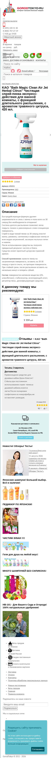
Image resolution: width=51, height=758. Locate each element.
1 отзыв (17, 182)
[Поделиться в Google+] (19, 204)
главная (7, 54)
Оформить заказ (10, 50)
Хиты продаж (14, 688)
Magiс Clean (12, 196)
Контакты (12, 678)
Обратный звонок (12, 37)
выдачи (10, 21)
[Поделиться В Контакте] (3, 204)
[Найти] (4, 78)
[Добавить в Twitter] (15, 204)
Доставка (12, 672)
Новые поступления (17, 686)
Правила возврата (16, 694)
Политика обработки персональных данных (27, 681)
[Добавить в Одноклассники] (7, 204)
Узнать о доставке (25, 438)
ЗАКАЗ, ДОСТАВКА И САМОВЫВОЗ (18, 61)
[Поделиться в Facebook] (11, 204)
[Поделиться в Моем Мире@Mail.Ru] (23, 204)
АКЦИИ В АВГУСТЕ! (11, 57)
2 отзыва (38, 312)
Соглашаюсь (38, 749)
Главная (11, 691)
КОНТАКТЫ (41, 61)
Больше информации (18, 743)
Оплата (11, 675)
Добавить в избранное (12, 178)
